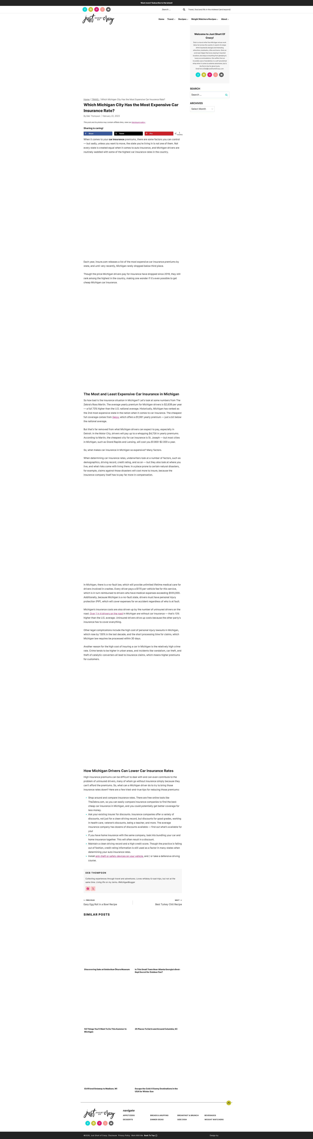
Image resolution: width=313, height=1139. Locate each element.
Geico (115, 417)
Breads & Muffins (159, 1115)
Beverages (210, 1115)
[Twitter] (102, 9)
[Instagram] (90, 9)
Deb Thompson (93, 116)
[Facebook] (85, 9)
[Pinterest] (96, 9)
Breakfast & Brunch (188, 1115)
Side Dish (182, 1119)
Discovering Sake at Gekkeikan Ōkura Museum (107, 969)
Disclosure (112, 1135)
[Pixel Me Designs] (223, 1135)
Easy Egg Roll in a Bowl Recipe (100, 902)
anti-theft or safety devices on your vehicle (119, 856)
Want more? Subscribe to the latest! (157, 3)
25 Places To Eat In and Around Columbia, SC (156, 1029)
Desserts (128, 1119)
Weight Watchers (214, 1119)
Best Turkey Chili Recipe (168, 902)
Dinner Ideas (157, 1119)
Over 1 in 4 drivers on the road (106, 613)
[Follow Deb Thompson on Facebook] (87, 888)
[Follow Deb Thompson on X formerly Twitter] (93, 888)
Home (161, 19)
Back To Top (228, 1103)
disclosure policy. (138, 122)
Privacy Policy (124, 1135)
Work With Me (137, 1135)
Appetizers (129, 1115)
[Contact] (108, 9)
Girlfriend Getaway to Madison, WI (100, 1088)
